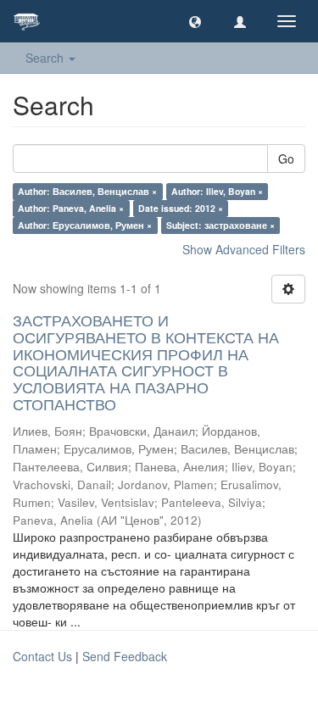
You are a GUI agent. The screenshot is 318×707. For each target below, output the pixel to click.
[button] (195, 21)
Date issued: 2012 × (180, 208)
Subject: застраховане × (220, 225)
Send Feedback (124, 656)
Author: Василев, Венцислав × (87, 191)
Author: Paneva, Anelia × (71, 208)
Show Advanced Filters (243, 249)
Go (286, 158)
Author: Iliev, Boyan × (217, 191)
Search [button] (46, 57)
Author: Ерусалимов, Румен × (85, 225)
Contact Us (42, 656)
